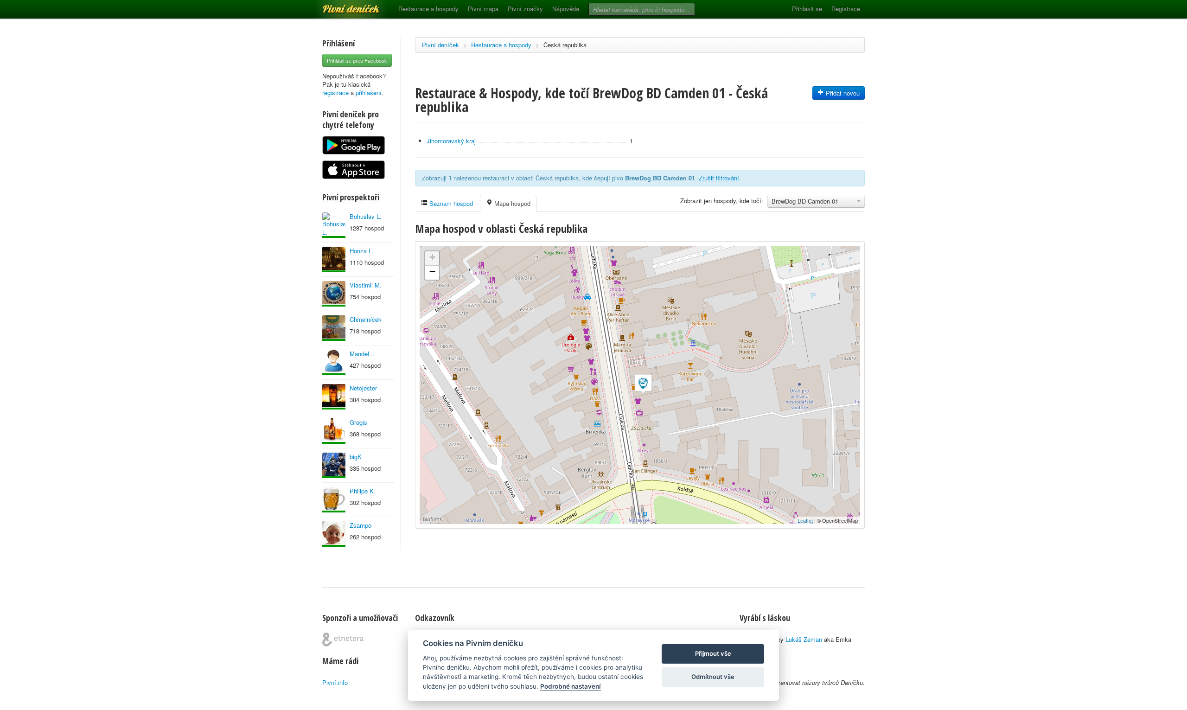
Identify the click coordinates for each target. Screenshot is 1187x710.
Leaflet (805, 520)
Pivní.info (335, 682)
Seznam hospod (450, 203)
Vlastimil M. (366, 285)
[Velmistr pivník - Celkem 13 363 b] (333, 259)
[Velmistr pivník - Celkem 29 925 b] (333, 534)
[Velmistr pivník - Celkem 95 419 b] (333, 225)
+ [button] (432, 257)
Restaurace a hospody (428, 8)
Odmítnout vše (712, 676)
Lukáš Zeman (803, 639)
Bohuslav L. (366, 216)
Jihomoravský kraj (451, 140)
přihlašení (369, 92)
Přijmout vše (713, 653)
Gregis (358, 422)
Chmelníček (366, 319)
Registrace (845, 8)
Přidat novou (842, 93)
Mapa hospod (511, 203)
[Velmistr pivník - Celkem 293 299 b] (333, 328)
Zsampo (360, 525)
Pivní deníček (341, 5)
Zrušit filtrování (719, 177)
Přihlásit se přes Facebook (357, 60)
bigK (356, 456)
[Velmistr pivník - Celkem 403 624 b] (333, 294)
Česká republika (565, 44)
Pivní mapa (483, 8)
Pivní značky (525, 8)
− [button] (432, 271)
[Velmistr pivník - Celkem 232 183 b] (333, 431)
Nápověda (565, 8)
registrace (335, 92)
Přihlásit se (807, 8)
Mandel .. (362, 353)
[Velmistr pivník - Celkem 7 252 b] (333, 499)
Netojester (363, 388)
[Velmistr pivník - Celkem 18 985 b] (333, 396)
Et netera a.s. (343, 639)
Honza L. (362, 250)
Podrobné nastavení (570, 686)
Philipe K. (363, 490)
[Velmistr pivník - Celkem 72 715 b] (333, 465)
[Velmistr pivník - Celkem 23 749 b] (333, 362)
